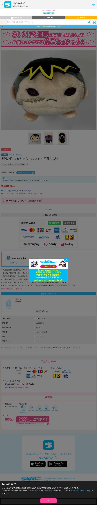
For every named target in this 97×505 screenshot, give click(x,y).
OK (48, 501)
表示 (93, 5)
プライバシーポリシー (80, 491)
